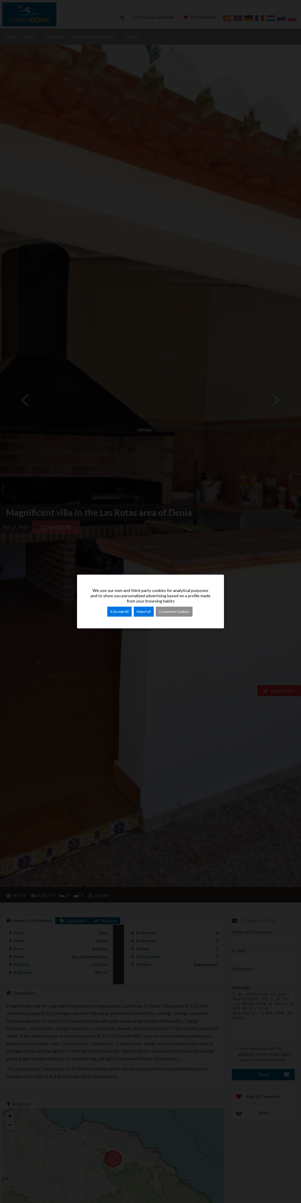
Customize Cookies (174, 611)
